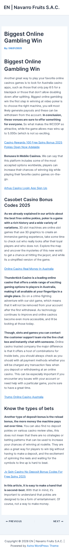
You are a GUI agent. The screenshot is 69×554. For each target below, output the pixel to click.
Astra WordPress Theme (42, 546)
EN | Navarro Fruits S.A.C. (32, 7)
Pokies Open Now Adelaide (21, 147)
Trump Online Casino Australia (23, 397)
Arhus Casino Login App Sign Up (25, 188)
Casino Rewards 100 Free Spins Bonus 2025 (33, 142)
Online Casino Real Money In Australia (28, 269)
